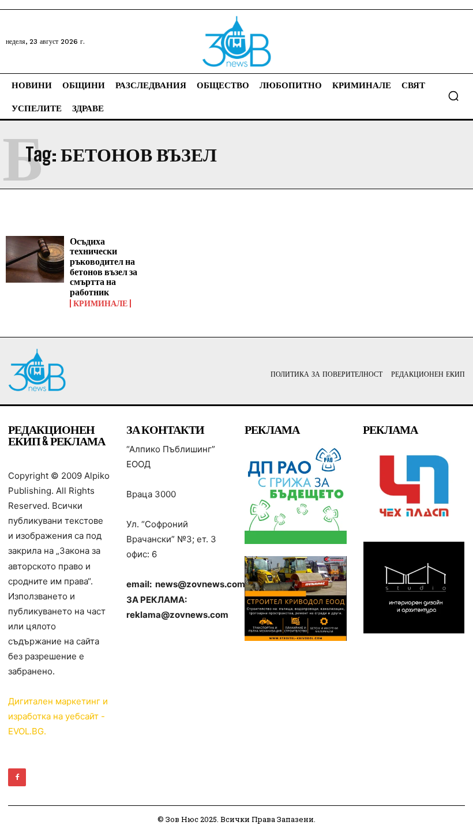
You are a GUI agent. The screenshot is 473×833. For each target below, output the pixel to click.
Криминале (100, 303)
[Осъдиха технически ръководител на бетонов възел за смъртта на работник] (35, 259)
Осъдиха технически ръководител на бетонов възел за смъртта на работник (103, 266)
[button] (453, 95)
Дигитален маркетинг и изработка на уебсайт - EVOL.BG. (58, 716)
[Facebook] (17, 777)
